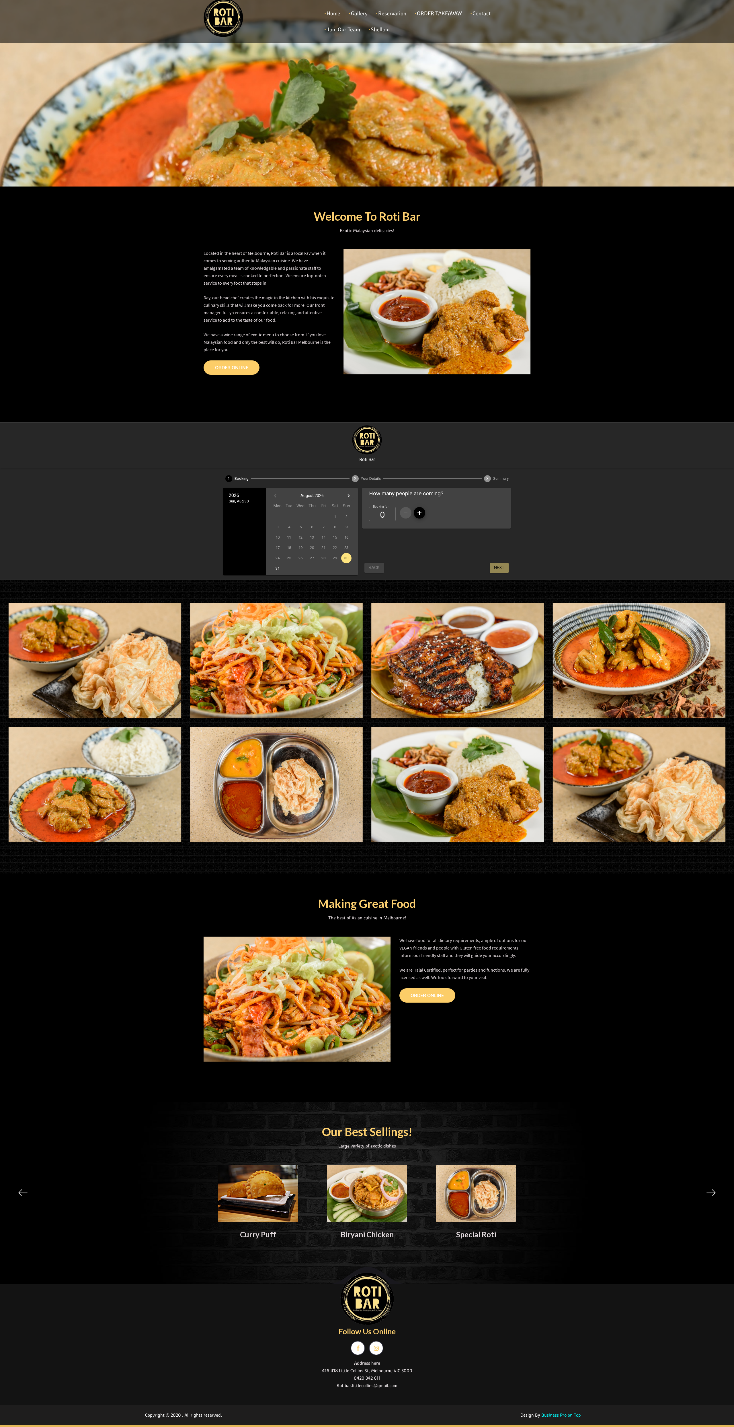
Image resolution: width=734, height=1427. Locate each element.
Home (333, 13)
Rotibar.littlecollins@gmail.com (367, 1385)
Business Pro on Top (561, 1415)
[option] (258, 1204)
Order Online (231, 367)
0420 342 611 (367, 1378)
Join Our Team (343, 29)
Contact (482, 13)
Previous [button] (23, 1192)
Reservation (392, 13)
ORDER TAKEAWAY (439, 13)
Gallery (359, 13)
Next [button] (711, 1192)
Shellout (380, 29)
